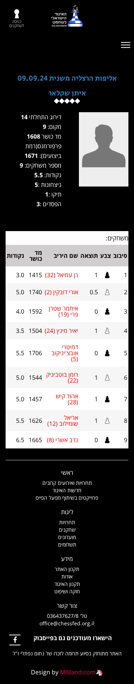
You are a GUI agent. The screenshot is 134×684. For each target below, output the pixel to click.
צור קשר (67, 606)
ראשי (67, 473)
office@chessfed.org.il (67, 623)
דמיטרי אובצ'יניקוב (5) (64, 353)
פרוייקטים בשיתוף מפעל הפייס (67, 497)
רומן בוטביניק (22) (62, 377)
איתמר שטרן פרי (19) (63, 311)
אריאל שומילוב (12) (62, 421)
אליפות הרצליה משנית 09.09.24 (67, 78)
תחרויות (67, 522)
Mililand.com (78, 672)
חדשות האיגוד (67, 490)
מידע (67, 559)
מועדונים (67, 537)
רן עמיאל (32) (61, 275)
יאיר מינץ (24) (61, 331)
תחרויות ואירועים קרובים (67, 482)
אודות (67, 576)
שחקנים (67, 529)
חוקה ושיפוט (67, 591)
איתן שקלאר (67, 93)
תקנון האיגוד (67, 583)
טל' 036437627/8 (67, 615)
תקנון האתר (67, 569)
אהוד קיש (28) (67, 399)
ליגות (67, 512)
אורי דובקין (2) (61, 292)
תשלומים (67, 544)
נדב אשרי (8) (62, 440)
